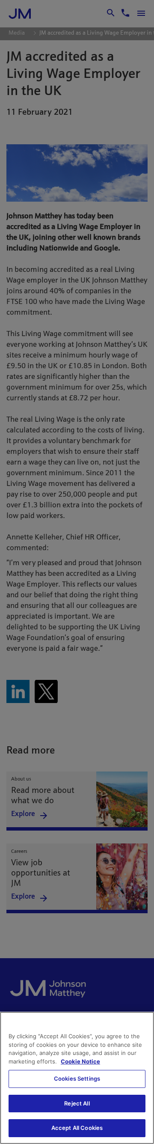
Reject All (76, 1103)
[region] (77, 1078)
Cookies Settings (77, 1078)
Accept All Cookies (77, 1127)
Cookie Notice (80, 1061)
